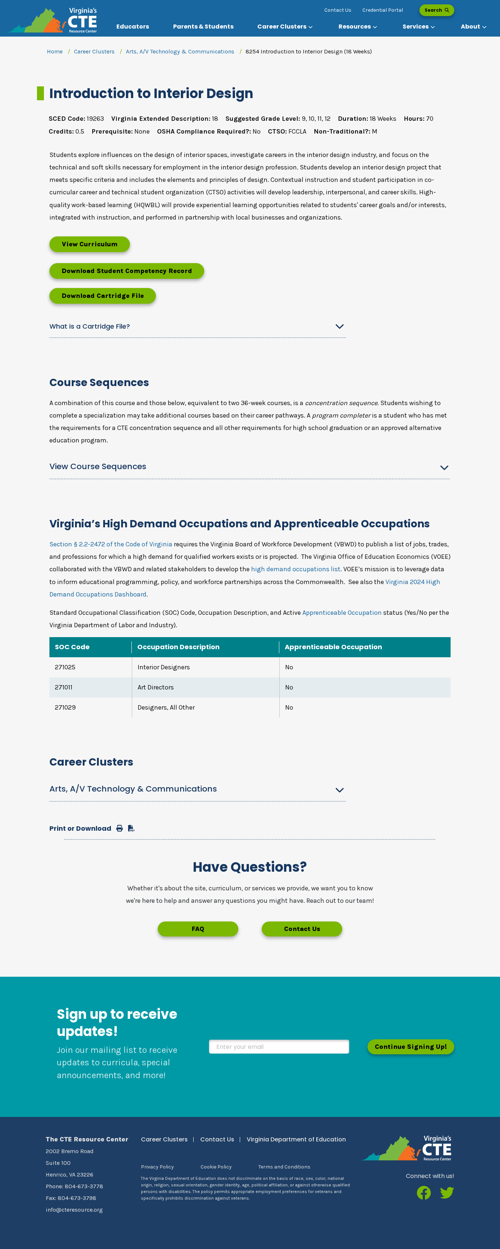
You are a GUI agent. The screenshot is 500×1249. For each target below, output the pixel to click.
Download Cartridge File (102, 296)
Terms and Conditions (284, 1167)
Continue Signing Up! (411, 1047)
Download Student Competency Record (126, 271)
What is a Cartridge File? (89, 326)
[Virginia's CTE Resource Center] (406, 1147)
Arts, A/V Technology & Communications (180, 51)
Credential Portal (382, 10)
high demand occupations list (295, 569)
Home (55, 51)
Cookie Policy (216, 1167)
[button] (286, 27)
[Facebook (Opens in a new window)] (424, 1194)
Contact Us (337, 10)
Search (434, 10)
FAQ (197, 929)
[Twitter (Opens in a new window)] (447, 1194)
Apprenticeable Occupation (342, 613)
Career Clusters (94, 51)
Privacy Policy (157, 1167)
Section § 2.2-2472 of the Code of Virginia (110, 544)
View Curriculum (89, 244)
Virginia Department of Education (296, 1139)
